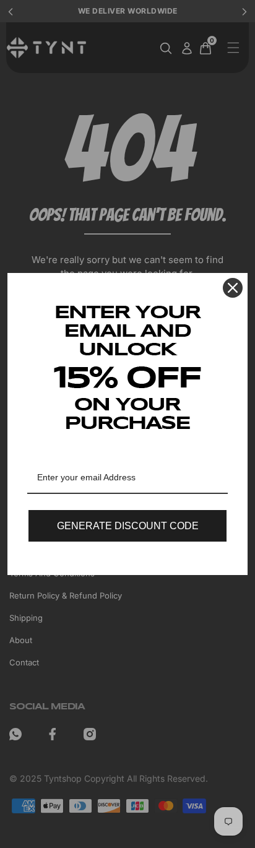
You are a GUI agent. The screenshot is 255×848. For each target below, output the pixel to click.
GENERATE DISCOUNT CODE (128, 526)
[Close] (233, 288)
